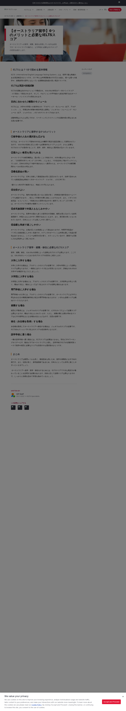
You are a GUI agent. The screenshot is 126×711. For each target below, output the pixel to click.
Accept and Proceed (111, 702)
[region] (63, 702)
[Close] (123, 696)
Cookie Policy (37, 705)
